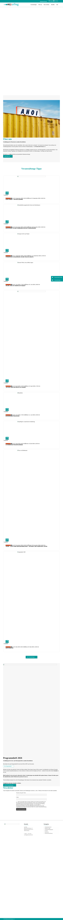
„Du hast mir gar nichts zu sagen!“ (16, 387)
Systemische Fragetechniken (14, 444)
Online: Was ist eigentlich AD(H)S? (15, 285)
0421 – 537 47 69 (28, 833)
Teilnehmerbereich (48, 827)
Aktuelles (15, 783)
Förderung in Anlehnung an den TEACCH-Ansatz (19, 257)
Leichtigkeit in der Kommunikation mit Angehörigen (21, 228)
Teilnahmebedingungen (49, 829)
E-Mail (17, 797)
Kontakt (46, 830)
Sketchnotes (9, 648)
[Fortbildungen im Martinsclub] (11, 4)
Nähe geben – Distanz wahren (14, 199)
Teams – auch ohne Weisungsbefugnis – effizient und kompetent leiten (26, 546)
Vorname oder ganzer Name (21, 792)
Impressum (47, 832)
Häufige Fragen (47, 828)
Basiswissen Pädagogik (12, 416)
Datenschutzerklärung (48, 833)
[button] (57, 277)
